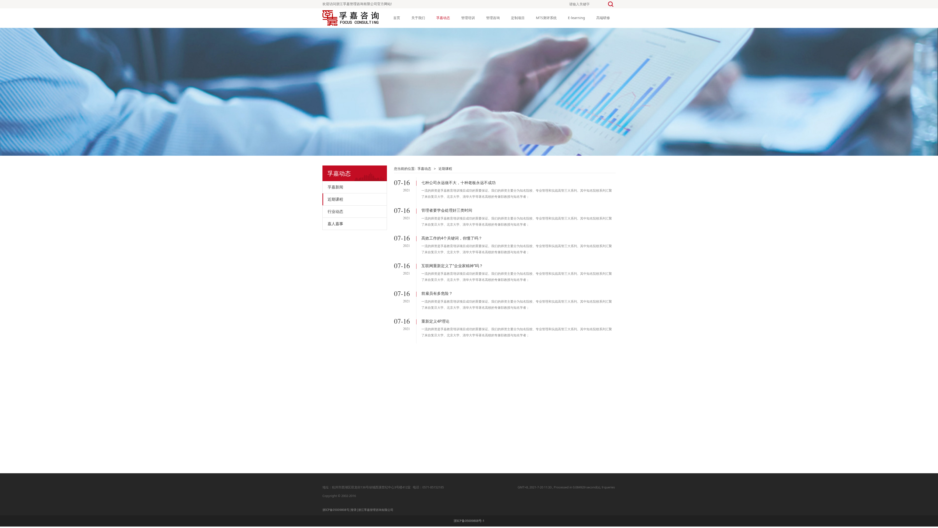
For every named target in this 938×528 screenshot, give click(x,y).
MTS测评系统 (546, 17)
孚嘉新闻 (335, 187)
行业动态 (335, 211)
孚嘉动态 (443, 17)
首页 (396, 17)
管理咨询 (493, 17)
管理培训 (468, 17)
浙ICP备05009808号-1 (469, 520)
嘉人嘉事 (335, 223)
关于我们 (418, 17)
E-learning (576, 17)
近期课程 (335, 199)
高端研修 (603, 17)
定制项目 (518, 17)
